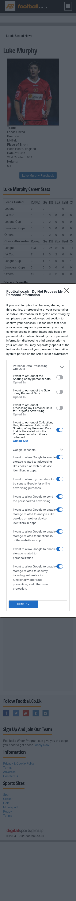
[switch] (59, 377)
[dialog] (38, 450)
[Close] (68, 292)
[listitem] (38, 367)
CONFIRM (23, 604)
